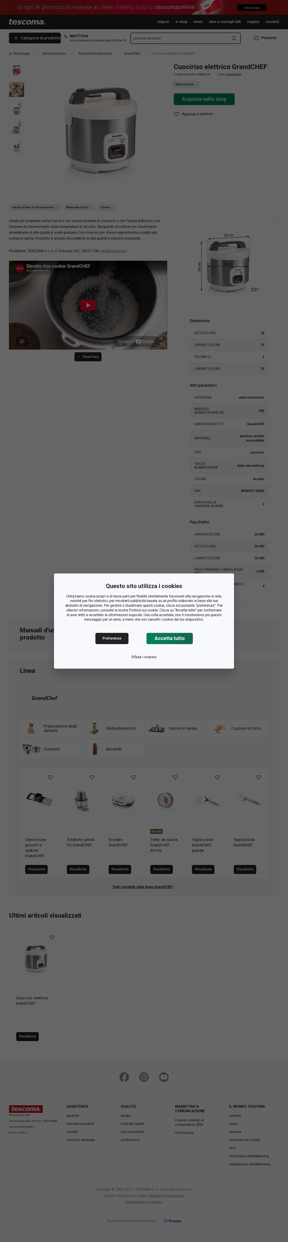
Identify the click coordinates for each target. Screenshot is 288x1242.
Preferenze (112, 638)
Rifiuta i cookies (144, 657)
